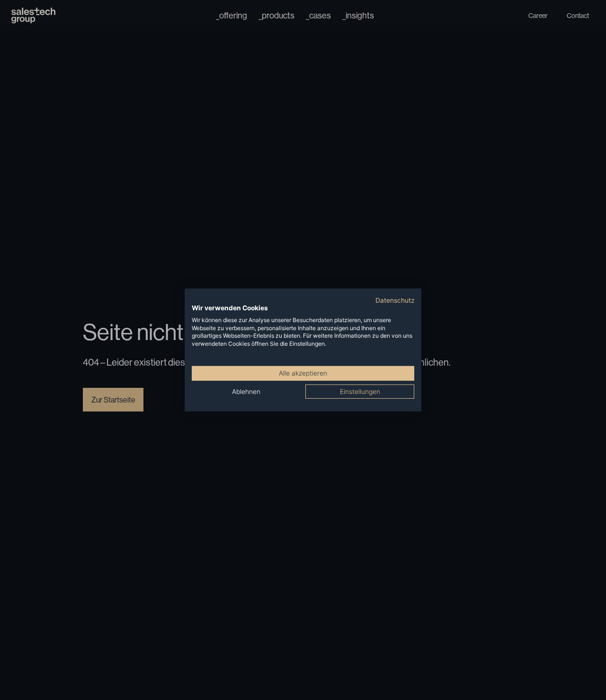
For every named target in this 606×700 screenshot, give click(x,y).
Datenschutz (394, 300)
